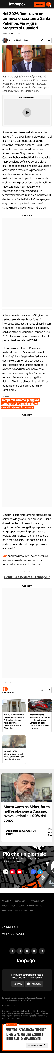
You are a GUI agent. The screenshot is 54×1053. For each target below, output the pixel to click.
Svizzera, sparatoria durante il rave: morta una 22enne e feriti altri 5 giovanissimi (26, 1034)
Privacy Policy (37, 901)
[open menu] (3, 4)
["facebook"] (33, 871)
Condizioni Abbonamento (30, 906)
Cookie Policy (8, 906)
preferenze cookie (24, 910)
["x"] (26, 871)
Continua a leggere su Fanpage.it (27, 577)
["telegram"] (40, 871)
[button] (49, 40)
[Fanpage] (27, 961)
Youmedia (6, 901)
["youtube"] (19, 871)
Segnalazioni (21, 901)
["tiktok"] (5, 871)
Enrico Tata (22, 40)
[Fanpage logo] (17, 4)
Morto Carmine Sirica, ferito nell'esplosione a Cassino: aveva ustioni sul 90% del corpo (27, 813)
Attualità (6, 682)
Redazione (7, 910)
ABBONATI (39, 4)
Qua (4, 556)
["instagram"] (12, 871)
